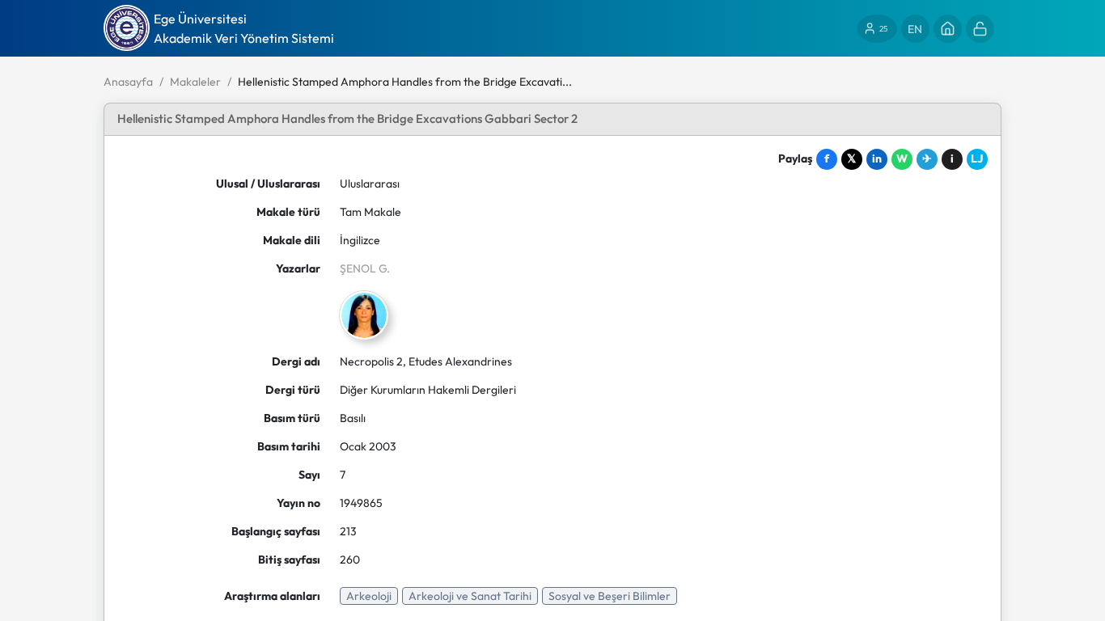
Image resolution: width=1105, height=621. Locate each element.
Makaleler (195, 81)
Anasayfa (128, 81)
